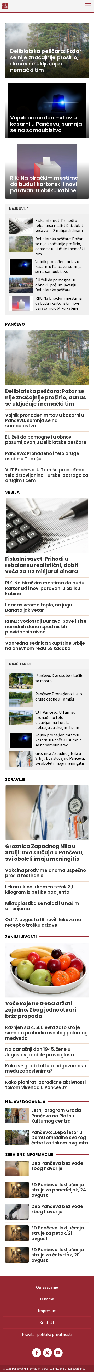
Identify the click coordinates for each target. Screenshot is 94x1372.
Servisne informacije (29, 1154)
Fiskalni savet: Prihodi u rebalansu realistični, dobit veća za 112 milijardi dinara (59, 225)
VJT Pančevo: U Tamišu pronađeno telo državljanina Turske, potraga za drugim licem (57, 720)
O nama (47, 1299)
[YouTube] (58, 1353)
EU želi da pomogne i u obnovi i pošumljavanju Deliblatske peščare (55, 284)
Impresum (47, 1310)
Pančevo (15, 324)
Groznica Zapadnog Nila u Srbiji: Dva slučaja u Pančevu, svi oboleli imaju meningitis (60, 758)
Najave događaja (25, 1102)
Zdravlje (15, 779)
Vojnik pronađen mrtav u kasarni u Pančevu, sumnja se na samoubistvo (58, 266)
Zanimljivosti (21, 936)
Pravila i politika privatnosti (47, 1334)
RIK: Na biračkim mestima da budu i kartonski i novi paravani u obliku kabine (58, 303)
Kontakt (47, 1322)
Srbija (12, 492)
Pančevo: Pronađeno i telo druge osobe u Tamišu (58, 696)
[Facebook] (36, 1353)
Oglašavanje (47, 1287)
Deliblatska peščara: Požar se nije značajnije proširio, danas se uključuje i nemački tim (60, 246)
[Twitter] (47, 1353)
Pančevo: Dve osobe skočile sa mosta (59, 678)
